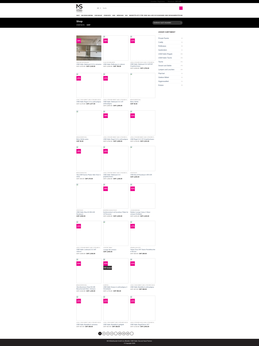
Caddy (160, 42)
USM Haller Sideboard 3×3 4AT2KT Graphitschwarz (141, 65)
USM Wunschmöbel (87, 15)
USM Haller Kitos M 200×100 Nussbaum (85, 213)
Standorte (107, 15)
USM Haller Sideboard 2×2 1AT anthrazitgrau (113, 102)
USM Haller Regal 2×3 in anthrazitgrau (115, 139)
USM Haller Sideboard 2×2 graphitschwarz (111, 175)
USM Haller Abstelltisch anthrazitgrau (142, 287)
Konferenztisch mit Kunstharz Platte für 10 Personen (115, 213)
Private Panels (163, 38)
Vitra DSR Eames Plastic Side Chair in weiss (88, 175)
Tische (160, 62)
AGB (126, 15)
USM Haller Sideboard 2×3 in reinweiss (88, 64)
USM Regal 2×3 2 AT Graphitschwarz (142, 139)
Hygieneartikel (163, 81)
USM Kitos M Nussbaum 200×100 (141, 175)
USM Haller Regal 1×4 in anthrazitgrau (88, 101)
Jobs (113, 15)
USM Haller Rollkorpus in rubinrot (114, 64)
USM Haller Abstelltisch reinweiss (87, 324)
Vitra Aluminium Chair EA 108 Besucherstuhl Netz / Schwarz (86, 288)
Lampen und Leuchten (166, 69)
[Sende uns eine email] (79, 1)
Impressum (120, 15)
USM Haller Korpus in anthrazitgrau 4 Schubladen (115, 288)
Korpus (160, 85)
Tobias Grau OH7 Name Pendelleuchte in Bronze (142, 250)
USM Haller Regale (165, 54)
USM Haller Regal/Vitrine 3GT (139, 324)
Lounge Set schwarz (109, 249)
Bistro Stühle (134, 101)
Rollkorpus (162, 46)
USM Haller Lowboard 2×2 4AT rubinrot (86, 250)
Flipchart (161, 73)
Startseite (80, 25)
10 (120, 333)
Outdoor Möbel (163, 77)
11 (124, 333)
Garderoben (162, 50)
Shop (78, 15)
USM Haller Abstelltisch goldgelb (113, 324)
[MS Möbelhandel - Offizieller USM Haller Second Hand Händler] (84, 8)
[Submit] (181, 8)
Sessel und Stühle (164, 65)
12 (127, 333)
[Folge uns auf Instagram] (77, 1)
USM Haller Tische (165, 58)
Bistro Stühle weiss (82, 139)
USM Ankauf (98, 15)
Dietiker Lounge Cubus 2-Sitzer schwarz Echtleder (140, 213)
